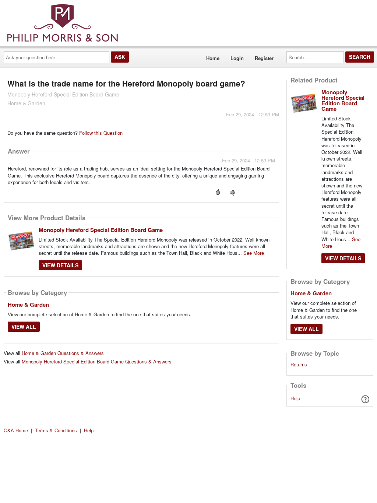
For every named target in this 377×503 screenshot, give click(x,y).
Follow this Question (101, 132)
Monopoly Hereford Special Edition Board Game (101, 230)
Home (212, 57)
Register (264, 57)
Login (237, 57)
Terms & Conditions (56, 430)
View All (23, 326)
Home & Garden (28, 304)
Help (295, 398)
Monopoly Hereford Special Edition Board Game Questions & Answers (97, 361)
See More (253, 252)
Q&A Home (16, 430)
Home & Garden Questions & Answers (63, 352)
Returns (298, 364)
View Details (60, 265)
